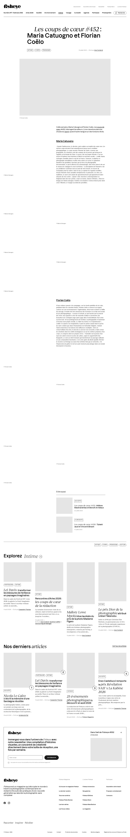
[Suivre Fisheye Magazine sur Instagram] (9, 803)
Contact (59, 832)
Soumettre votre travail (89, 6)
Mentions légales (95, 832)
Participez (95, 13)
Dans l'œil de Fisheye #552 (102, 732)
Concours (109, 795)
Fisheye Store (110, 6)
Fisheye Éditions (88, 795)
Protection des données (71, 832)
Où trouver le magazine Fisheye (69, 786)
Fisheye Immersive (89, 786)
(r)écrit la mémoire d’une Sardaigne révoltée (17, 698)
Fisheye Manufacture (89, 804)
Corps (37, 50)
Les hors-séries (63, 804)
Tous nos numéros (64, 795)
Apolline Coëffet (55, 622)
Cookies (84, 832)
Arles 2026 (29, 13)
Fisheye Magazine (88, 717)
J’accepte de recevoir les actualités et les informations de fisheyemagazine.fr (30, 762)
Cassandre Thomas (25, 609)
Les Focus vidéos (64, 809)
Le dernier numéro (65, 791)
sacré (67, 132)
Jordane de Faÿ (23, 715)
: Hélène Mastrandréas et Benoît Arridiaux (89, 506)
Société (39, 13)
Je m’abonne (51, 757)
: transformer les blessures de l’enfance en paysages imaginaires (17, 592)
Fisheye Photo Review (66, 800)
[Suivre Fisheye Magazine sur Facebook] (5, 803)
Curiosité (77, 13)
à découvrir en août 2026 (79, 699)
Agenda (86, 13)
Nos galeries (86, 791)
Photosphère (106, 13)
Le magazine (87, 809)
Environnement (50, 13)
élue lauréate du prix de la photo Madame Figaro (80, 616)
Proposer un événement (113, 791)
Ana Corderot (98, 50)
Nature (123, 545)
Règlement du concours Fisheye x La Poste (115, 832)
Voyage (68, 13)
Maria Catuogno (64, 141)
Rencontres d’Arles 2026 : (48, 603)
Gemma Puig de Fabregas (43, 623)
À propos (49, 832)
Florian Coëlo (63, 300)
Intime (60, 13)
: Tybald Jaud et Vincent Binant (88, 525)
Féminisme (46, 50)
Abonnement (76, 6)
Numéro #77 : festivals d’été (13, 13)
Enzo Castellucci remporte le (112, 687)
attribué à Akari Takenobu (112, 612)
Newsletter (101, 6)
